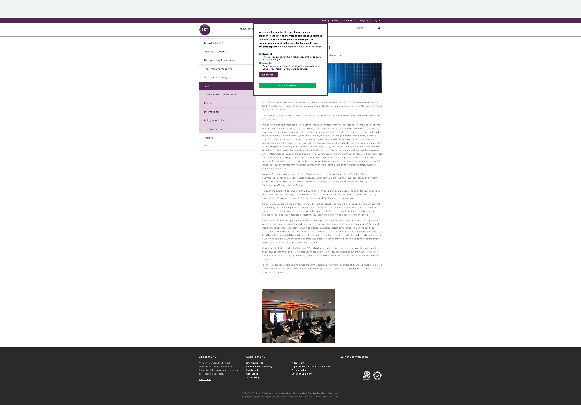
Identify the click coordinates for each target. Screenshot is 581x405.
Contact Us (349, 20)
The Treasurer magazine (218, 68)
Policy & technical (214, 120)
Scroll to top (574, 399)
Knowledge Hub (254, 362)
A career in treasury (215, 77)
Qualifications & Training (259, 366)
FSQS (366, 375)
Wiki (206, 146)
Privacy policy (299, 370)
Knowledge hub (213, 42)
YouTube (380, 363)
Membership (252, 370)
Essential (267, 54)
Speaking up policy (302, 373)
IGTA (356, 375)
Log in (376, 20)
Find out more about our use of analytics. (300, 46)
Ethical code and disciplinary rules (323, 393)
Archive (208, 137)
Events (208, 103)
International (211, 111)
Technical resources (215, 51)
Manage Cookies (330, 20)
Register (364, 20)
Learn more (205, 379)
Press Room (298, 362)
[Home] (205, 34)
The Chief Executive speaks (220, 94)
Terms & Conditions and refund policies (273, 393)
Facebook (367, 363)
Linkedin (343, 363)
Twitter (355, 363)
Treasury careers (213, 129)
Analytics (267, 63)
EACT (345, 375)
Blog (207, 85)
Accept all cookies (287, 86)
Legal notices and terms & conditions (311, 366)
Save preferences (269, 75)
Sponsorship (252, 377)
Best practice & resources (219, 60)
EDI (377, 375)
